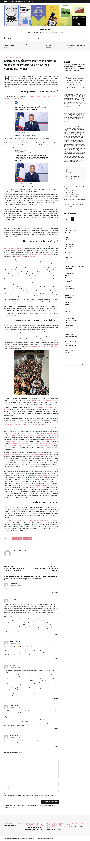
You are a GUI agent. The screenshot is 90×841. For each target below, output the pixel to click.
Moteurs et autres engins (71, 309)
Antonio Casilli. (67, 106)
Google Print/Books (69, 288)
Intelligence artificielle (70, 295)
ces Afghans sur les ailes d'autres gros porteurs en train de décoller (41, 346)
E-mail (35, 780)
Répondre (56, 592)
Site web (6, 787)
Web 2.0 (67, 348)
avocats (20, 256)
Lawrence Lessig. (75, 87)
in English (67, 293)
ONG (16, 256)
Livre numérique (68, 302)
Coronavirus (68, 255)
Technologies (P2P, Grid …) (71, 341)
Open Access (68, 313)
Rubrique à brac (68, 332)
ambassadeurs (31, 256)
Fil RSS (57, 38)
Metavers (67, 304)
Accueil (32, 38)
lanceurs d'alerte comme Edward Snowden (41, 254)
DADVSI (67, 259)
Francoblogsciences (69, 284)
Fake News (67, 275)
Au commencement (69, 235)
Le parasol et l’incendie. (30, 44)
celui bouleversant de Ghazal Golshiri (13, 404)
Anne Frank (67, 228)
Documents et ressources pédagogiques (74, 266)
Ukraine (67, 343)
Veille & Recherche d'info (70, 345)
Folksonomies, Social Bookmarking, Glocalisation (73, 281)
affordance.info (45, 29)
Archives (53, 38)
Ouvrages (37, 38)
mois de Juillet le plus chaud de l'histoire (46, 475)
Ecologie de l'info (8, 57)
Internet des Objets (69, 297)
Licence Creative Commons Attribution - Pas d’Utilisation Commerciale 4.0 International (74, 68)
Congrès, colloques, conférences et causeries (73, 252)
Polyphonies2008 (69, 325)
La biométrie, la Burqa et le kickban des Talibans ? (45, 568)
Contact (48, 38)
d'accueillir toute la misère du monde (36, 485)
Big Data (67, 239)
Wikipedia (67, 352)
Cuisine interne (68, 257)
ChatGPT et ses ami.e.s (70, 242)
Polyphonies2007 (69, 322)
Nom (5, 780)
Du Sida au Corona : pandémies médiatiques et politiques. (14, 568)
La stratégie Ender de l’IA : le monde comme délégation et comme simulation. (76, 44)
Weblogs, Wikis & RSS (70, 350)
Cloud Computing (69, 246)
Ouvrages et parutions (70, 318)
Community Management (71, 248)
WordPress (50, 838)
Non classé (67, 311)
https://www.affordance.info (21, 554)
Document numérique (70, 264)
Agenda (67, 226)
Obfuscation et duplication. (74, 826)
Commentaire (8, 758)
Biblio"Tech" (67, 237)
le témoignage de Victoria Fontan (44, 407)
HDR (66, 290)
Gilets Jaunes (68, 286)
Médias (42, 38)
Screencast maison (69, 334)
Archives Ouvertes (69, 232)
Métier (66, 306)
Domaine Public (68, 268)
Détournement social (10, 825)
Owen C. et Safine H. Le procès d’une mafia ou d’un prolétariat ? (12, 44)
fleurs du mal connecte (70, 277)
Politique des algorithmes (71, 320)
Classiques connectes (70, 244)
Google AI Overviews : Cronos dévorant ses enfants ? (55, 44)
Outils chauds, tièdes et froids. (72, 316)
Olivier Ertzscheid (8, 72)
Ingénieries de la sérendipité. (54, 829)
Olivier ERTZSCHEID (15, 641)
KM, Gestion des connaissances (72, 300)
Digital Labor (68, 261)
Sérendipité (67, 338)
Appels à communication (70, 230)
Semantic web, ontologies (71, 336)
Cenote (33, 838)
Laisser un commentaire (50, 801)
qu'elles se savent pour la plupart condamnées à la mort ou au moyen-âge (39, 400)
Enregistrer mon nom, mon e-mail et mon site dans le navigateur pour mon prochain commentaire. (30, 795)
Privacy (66, 327)
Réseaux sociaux (17, 57)
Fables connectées (69, 273)
